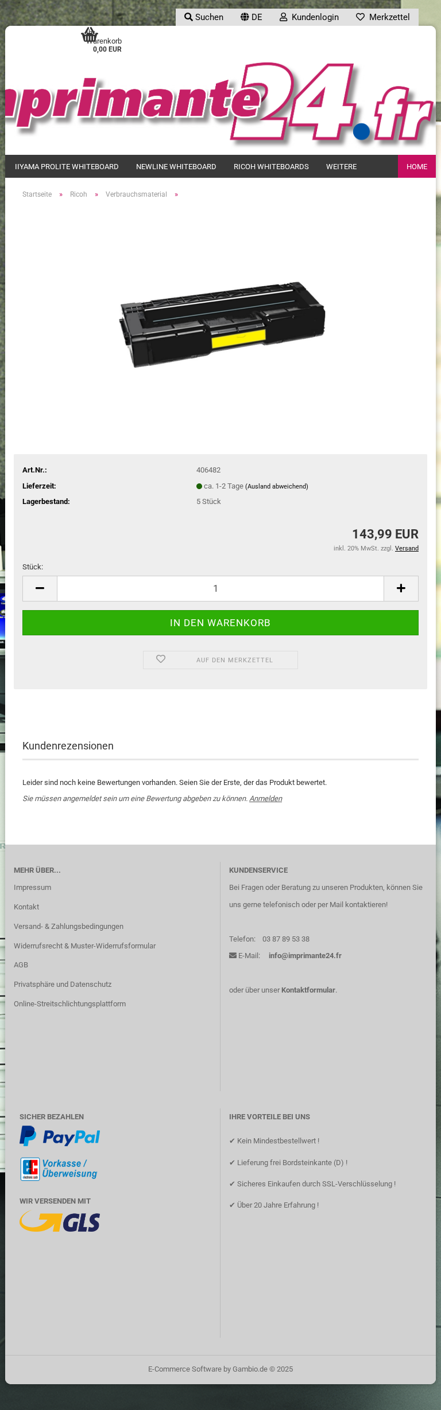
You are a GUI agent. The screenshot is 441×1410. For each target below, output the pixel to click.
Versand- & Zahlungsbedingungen (68, 926)
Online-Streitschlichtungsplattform (70, 1003)
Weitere (341, 166)
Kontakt (26, 907)
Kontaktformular (308, 990)
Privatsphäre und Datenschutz (62, 984)
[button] (251, 17)
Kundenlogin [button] (313, 17)
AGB (21, 964)
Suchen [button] (208, 17)
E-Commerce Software (185, 1369)
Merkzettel (387, 17)
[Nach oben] (409, 1393)
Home (417, 166)
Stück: (32, 567)
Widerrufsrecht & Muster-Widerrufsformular (85, 946)
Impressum (32, 887)
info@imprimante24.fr (305, 955)
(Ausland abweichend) (276, 486)
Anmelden (265, 798)
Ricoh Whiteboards (271, 166)
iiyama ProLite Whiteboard (67, 166)
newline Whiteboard (176, 166)
